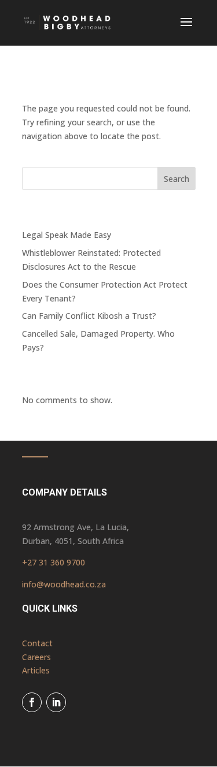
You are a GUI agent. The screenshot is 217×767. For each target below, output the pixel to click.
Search (176, 178)
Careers (36, 656)
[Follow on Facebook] (32, 702)
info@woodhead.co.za (64, 584)
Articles (36, 670)
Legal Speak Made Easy (66, 234)
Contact (37, 643)
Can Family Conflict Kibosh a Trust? (89, 315)
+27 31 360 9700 (53, 562)
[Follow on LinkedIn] (56, 702)
